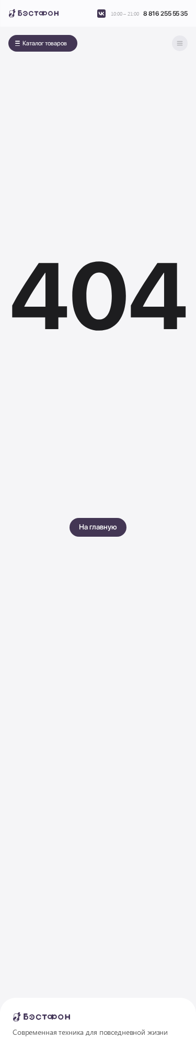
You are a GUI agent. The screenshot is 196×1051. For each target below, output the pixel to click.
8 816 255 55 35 (165, 13)
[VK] (101, 13)
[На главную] (33, 13)
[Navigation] (180, 43)
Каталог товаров (44, 43)
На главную (98, 527)
